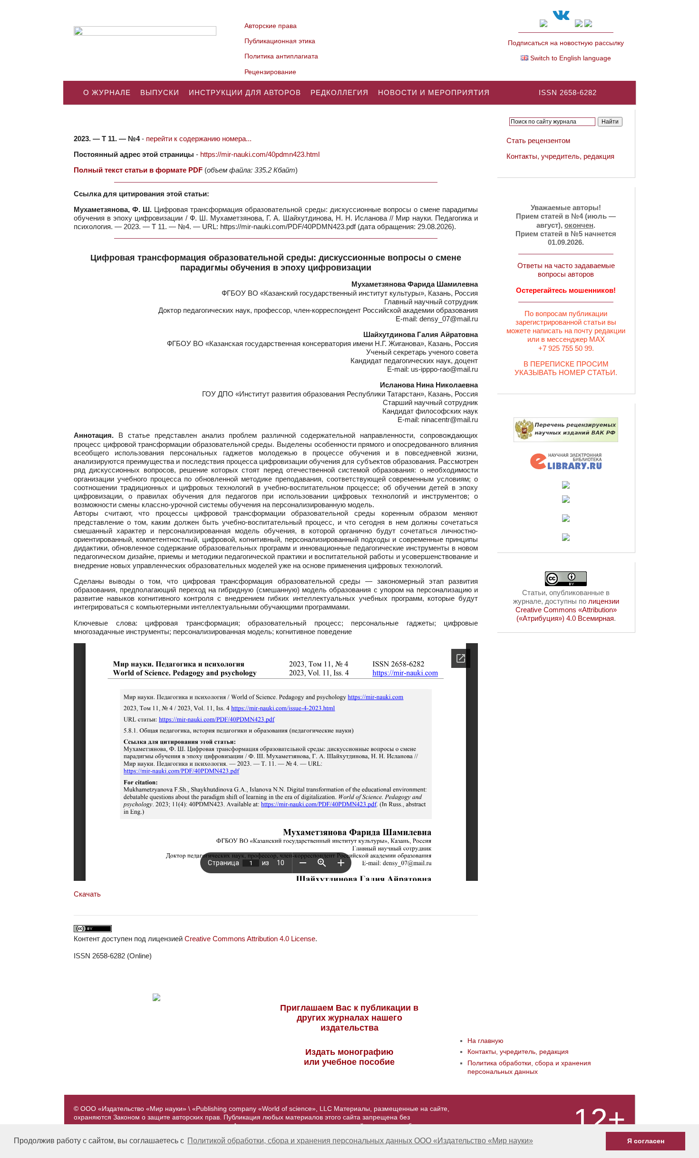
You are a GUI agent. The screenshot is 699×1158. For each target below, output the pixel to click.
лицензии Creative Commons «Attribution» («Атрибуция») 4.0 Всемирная (567, 609)
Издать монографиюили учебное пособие (349, 1057)
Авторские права (270, 25)
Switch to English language (569, 58)
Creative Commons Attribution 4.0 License (249, 939)
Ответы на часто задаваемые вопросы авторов (566, 269)
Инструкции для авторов (245, 92)
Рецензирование (270, 72)
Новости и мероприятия (434, 92)
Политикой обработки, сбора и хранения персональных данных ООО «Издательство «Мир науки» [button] (360, 1141)
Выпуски (159, 92)
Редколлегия (340, 92)
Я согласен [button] (645, 1141)
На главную (485, 1040)
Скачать (87, 894)
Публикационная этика (279, 41)
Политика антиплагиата (281, 56)
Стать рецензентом (538, 140)
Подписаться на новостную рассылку (566, 43)
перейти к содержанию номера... (199, 139)
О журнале (107, 92)
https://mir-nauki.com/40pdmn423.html (260, 154)
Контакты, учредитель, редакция (560, 156)
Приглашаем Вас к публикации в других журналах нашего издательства (349, 1018)
